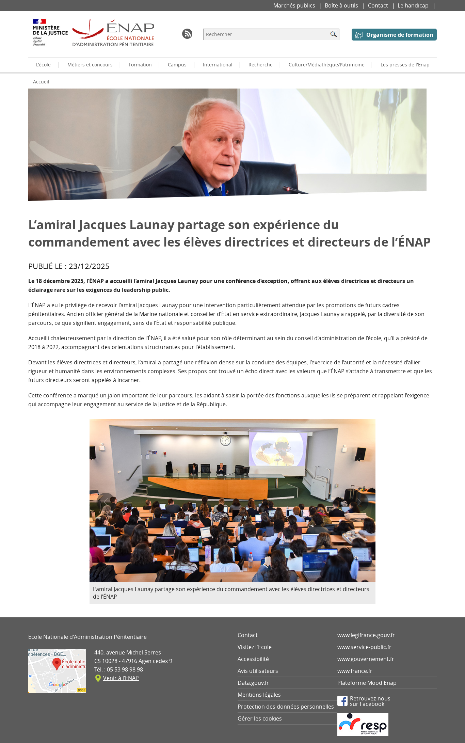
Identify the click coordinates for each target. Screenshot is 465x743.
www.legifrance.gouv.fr (366, 635)
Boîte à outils (342, 5)
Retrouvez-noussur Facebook (370, 701)
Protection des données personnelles (286, 706)
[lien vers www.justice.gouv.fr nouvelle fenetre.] (50, 37)
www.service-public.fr (364, 647)
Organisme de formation (399, 34)
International (218, 64)
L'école (43, 64)
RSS (187, 34)
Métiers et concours (90, 64)
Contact (378, 5)
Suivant (359, 502)
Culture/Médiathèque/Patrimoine (327, 64)
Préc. (105, 502)
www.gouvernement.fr (365, 659)
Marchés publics (295, 5)
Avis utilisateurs (258, 671)
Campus (177, 64)
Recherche (260, 64)
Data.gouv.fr (253, 682)
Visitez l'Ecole (255, 647)
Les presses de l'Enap (405, 64)
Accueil (41, 81)
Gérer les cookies (260, 718)
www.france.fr (354, 671)
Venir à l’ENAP (121, 678)
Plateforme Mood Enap (367, 682)
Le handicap (414, 5)
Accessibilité (253, 659)
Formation (140, 64)
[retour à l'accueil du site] (113, 32)
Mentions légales (259, 694)
